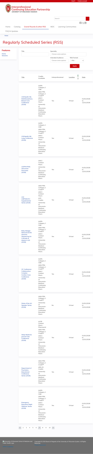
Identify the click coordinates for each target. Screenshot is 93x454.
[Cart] (88, 1)
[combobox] (59, 54)
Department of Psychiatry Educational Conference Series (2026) (26, 372)
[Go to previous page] (20, 428)
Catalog (17, 27)
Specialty (53, 51)
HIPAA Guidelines (8, 447)
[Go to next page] (53, 428)
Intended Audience (56, 58)
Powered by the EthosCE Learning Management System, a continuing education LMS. (83, 451)
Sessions (5, 55)
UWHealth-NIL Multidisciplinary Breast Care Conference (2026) (27, 100)
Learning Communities (67, 27)
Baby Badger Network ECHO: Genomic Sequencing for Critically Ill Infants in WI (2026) (26, 236)
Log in (73, 1)
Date (83, 77)
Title (22, 51)
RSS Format (74, 58)
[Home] (33, 8)
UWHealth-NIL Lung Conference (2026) (27, 138)
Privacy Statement (40, 445)
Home (7, 27)
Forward (88, 23)
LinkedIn (85, 23)
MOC (52, 27)
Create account (82, 1)
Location (72, 77)
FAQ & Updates (11, 31)
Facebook (80, 23)
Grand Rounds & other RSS (35, 27)
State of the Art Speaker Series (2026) (26, 305)
